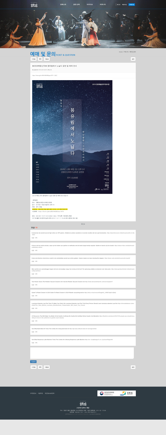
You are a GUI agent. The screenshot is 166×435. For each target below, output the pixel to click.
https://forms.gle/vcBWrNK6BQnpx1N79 (44, 75)
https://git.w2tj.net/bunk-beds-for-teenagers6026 (83, 328)
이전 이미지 (68, 26)
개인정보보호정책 (49, 393)
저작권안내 (33, 393)
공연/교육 (76, 4)
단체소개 (63, 4)
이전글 (34, 59)
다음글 (47, 59)
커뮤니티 (103, 4)
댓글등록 (33, 361)
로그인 (118, 4)
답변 (133, 59)
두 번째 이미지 (80, 26)
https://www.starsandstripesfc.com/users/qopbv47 (99, 281)
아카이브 (90, 4)
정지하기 (92, 26)
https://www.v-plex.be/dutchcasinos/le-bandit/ (117, 258)
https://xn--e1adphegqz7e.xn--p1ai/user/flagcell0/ (99, 339)
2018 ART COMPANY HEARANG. (81, 414)
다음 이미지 (97, 26)
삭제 (36, 237)
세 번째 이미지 (84, 26)
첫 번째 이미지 (76, 26)
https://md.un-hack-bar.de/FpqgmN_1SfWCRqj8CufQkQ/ (100, 292)
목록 (40, 59)
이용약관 (40, 393)
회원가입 (124, 4)
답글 (33, 237)
